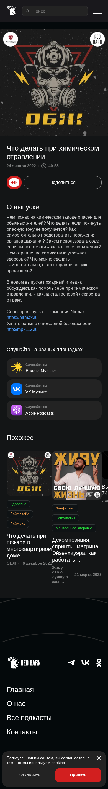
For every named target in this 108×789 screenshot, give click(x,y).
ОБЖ (11, 563)
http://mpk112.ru (22, 329)
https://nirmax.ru (22, 317)
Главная (20, 689)
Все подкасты (29, 717)
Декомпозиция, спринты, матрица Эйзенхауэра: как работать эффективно (75, 550)
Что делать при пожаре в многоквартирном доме (29, 546)
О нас (16, 703)
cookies (58, 762)
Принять (78, 775)
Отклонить (29, 775)
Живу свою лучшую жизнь (60, 574)
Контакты (22, 732)
